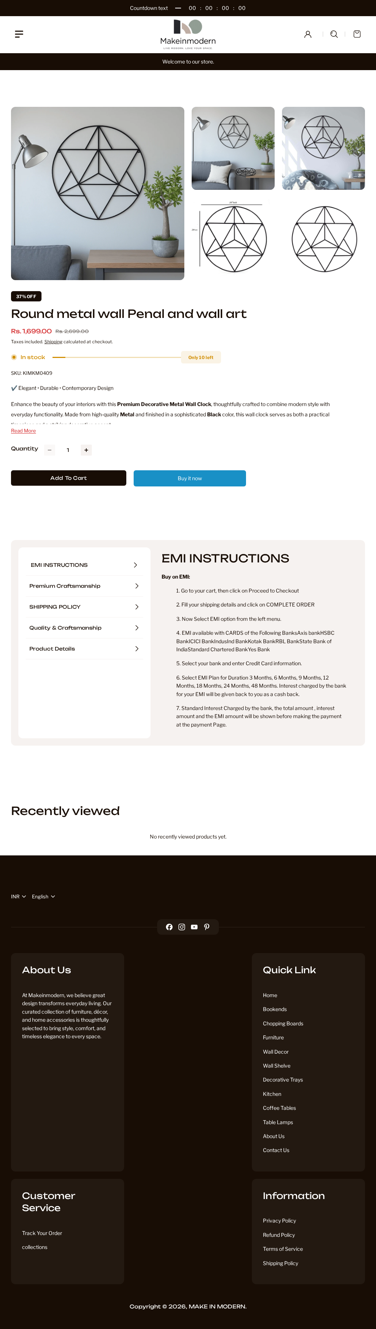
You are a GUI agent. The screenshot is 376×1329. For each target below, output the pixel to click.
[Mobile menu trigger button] (19, 34)
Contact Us (276, 1150)
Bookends (275, 1009)
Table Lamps (278, 1122)
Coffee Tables (279, 1108)
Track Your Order (42, 1233)
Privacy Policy (279, 1220)
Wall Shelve (276, 1065)
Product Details (52, 649)
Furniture (273, 1037)
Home (270, 995)
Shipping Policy (280, 1263)
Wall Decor (276, 1052)
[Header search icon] (334, 34)
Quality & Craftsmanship (65, 628)
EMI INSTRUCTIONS (59, 565)
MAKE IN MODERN (217, 1306)
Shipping (53, 341)
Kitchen (272, 1094)
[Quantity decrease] (49, 450)
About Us (274, 1136)
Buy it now (190, 478)
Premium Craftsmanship (64, 586)
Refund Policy (279, 1235)
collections (34, 1247)
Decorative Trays (283, 1079)
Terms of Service (283, 1249)
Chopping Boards (283, 1023)
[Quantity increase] (86, 450)
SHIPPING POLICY (55, 607)
